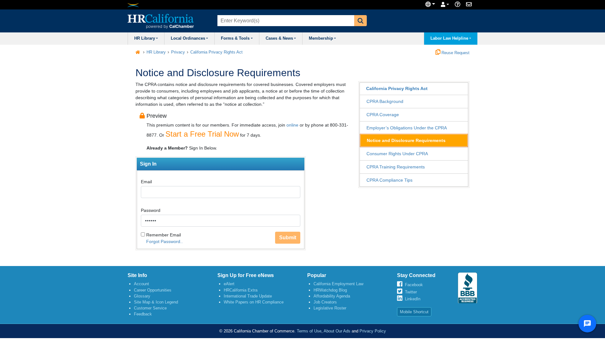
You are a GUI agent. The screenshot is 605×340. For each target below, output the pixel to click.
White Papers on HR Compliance (254, 302)
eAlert (229, 283)
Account (141, 283)
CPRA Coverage (382, 114)
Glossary (142, 296)
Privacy (178, 52)
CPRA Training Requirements (395, 166)
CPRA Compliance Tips (389, 180)
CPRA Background (384, 101)
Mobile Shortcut (414, 311)
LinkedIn (412, 299)
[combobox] (285, 20)
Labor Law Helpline (449, 38)
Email (146, 181)
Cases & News (279, 38)
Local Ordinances (188, 38)
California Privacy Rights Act (216, 52)
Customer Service (150, 308)
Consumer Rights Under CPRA (397, 153)
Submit (287, 237)
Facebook (414, 284)
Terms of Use (309, 331)
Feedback (143, 314)
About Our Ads (337, 331)
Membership (321, 38)
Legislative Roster (330, 308)
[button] (360, 20)
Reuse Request (455, 53)
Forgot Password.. (164, 241)
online (292, 125)
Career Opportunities (152, 290)
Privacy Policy (373, 331)
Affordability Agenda (332, 296)
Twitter (411, 292)
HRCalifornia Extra (240, 290)
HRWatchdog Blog (330, 290)
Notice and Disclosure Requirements (406, 140)
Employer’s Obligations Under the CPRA (406, 127)
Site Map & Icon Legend (156, 302)
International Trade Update (248, 296)
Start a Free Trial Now (202, 134)
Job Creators (325, 302)
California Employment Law (338, 283)
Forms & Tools (235, 38)
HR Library (144, 38)
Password (150, 210)
